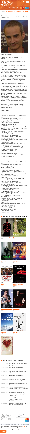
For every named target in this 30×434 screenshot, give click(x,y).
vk (28, 7)
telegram (26, 7)
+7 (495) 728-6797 (22, 415)
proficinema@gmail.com (22, 417)
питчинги (25, 11)
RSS (21, 7)
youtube (23, 7)
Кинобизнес (4, 13)
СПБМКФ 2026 (17, 11)
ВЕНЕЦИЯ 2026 (10, 11)
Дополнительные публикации (13, 361)
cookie (23, 426)
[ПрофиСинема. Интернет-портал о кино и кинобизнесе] (7, 3)
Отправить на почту (26, 16)
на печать (23, 16)
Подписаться (14, 7)
